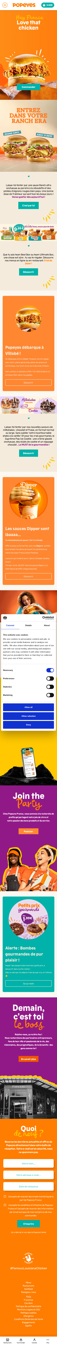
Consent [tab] (10, 625)
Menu (28, 1282)
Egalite (28, 1325)
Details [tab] (28, 625)
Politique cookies (28, 1312)
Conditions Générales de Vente (28, 1319)
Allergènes (28, 1316)
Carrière (28, 1303)
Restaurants (28, 1285)
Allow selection (28, 716)
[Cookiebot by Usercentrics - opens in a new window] (42, 618)
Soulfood (28, 1288)
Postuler (28, 831)
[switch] (50, 678)
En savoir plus (28, 1058)
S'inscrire (28, 1223)
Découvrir (28, 271)
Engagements (28, 1322)
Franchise (28, 1299)
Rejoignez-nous (28, 1292)
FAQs (28, 1296)
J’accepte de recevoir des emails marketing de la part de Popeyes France (30, 1198)
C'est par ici (28, 205)
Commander (28, 86)
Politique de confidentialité (28, 1306)
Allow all (28, 707)
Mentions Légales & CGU (28, 1309)
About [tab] (47, 625)
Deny (28, 725)
